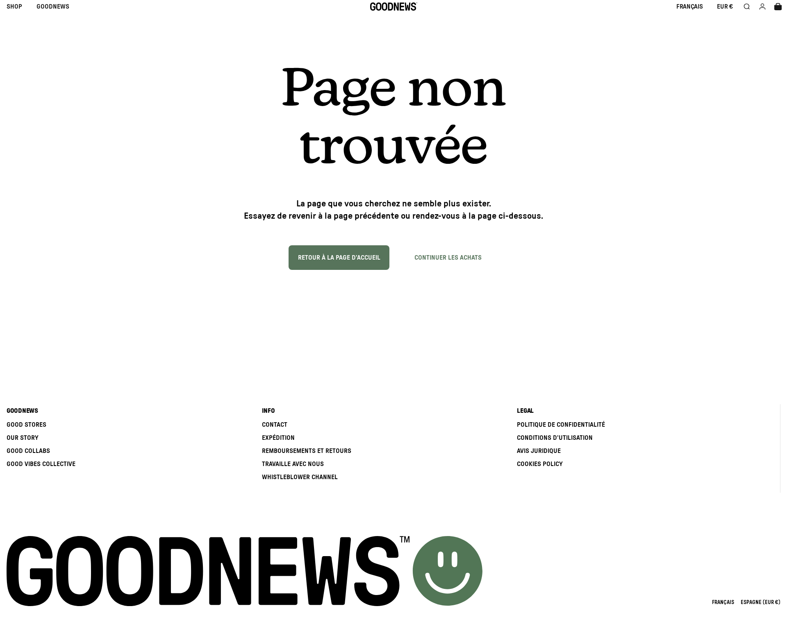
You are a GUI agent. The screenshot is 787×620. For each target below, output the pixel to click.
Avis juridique (539, 451)
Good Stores (26, 424)
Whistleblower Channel (300, 477)
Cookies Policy (540, 464)
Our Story (23, 437)
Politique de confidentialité (561, 424)
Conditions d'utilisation (555, 437)
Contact (274, 424)
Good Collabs (28, 451)
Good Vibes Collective (41, 464)
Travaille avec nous (293, 464)
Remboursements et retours (306, 451)
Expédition (278, 437)
